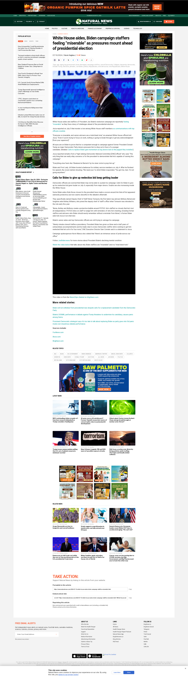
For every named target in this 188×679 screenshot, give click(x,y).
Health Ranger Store (119, 629)
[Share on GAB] (82, 60)
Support (83, 632)
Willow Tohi (92, 416)
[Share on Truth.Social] (78, 60)
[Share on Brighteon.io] (59, 60)
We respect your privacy (22, 639)
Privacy (60, 662)
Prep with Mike (32, 15)
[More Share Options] (91, 60)
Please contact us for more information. (65, 607)
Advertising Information (88, 639)
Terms (64, 662)
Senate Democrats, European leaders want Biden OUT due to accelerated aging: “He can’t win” (121, 528)
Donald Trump (57, 66)
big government (69, 65)
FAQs (164, 15)
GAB (145, 644)
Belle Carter (121, 447)
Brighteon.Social (149, 627)
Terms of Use (85, 646)
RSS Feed (116, 641)
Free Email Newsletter (87, 629)
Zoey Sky (91, 447)
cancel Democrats (107, 65)
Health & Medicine (77, 28)
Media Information (86, 636)
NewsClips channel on (84, 297)
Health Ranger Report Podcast (122, 632)
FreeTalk (146, 639)
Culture (64, 28)
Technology (137, 28)
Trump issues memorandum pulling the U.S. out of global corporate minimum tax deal (65, 451)
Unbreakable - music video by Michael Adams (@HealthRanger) (40, 208)
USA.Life (146, 646)
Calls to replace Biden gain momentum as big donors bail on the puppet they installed (100, 150)
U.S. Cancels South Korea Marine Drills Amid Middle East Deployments (31, 83)
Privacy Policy (85, 644)
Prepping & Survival (113, 28)
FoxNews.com (58, 332)
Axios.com (57, 337)
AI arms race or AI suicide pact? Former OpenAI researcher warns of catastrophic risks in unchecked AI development (94, 420)
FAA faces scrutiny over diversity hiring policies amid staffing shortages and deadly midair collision (121, 451)
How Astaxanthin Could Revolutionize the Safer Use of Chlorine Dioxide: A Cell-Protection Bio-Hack (31, 48)
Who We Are (85, 624)
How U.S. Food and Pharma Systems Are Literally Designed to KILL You (23, 209)
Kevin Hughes (69, 55)
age (58, 65)
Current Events (63, 34)
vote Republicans (114, 66)
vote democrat (103, 66)
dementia (123, 65)
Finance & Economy (95, 28)
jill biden (72, 66)
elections (66, 66)
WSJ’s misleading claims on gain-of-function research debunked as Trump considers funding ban (65, 420)
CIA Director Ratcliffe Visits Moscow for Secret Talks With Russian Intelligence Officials (30, 124)
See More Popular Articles (32, 136)
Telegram (146, 629)
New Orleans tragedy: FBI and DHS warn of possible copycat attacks (93, 450)
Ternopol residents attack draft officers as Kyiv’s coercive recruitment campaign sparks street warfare (31, 57)
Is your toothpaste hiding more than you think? (30, 108)
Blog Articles (117, 639)
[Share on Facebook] (64, 60)
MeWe (146, 641)
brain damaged (81, 65)
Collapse (116, 65)
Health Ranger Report (24, 172)
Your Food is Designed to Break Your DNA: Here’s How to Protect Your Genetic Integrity (30, 75)
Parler (145, 632)
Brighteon (22, 15)
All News (115, 627)
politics (85, 66)
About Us (158, 15)
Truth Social (147, 634)
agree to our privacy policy (68, 675)
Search (172, 15)
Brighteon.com (58, 341)
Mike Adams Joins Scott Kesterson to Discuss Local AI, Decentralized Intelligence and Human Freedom (23, 195)
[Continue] (56, 634)
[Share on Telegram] (73, 60)
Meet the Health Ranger (88, 627)
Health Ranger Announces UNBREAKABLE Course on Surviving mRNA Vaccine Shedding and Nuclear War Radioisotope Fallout (40, 196)
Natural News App (118, 634)
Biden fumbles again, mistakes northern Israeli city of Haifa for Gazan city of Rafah (92, 557)
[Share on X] (68, 60)
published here (75, 665)
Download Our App (147, 15)
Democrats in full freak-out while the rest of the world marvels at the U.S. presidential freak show (66, 557)
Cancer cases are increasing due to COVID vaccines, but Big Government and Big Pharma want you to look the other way (121, 558)
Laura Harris (64, 447)
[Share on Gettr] (87, 60)
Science (126, 28)
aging (62, 65)
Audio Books (51, 15)
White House (125, 66)
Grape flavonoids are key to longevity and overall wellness (63, 527)
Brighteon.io (147, 624)
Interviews (42, 15)
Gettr (145, 636)
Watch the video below (61, 245)
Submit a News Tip (86, 641)
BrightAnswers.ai (134, 15)
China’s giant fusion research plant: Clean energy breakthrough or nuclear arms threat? (122, 420)
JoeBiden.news (64, 240)
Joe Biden (79, 66)
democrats (131, 65)
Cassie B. (63, 416)
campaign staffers (93, 65)
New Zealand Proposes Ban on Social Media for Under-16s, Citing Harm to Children (30, 66)
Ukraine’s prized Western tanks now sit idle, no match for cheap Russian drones (31, 116)
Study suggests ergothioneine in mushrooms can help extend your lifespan (93, 528)
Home (15, 15)
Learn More (117, 672)
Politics (55, 28)
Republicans (93, 66)
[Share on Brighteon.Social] (55, 60)
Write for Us (84, 634)
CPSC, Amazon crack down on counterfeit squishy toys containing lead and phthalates (30, 100)
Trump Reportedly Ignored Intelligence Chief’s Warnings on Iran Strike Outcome (31, 91)
